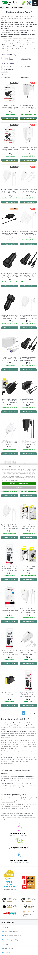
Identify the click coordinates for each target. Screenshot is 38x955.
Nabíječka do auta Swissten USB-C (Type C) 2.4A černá (10, 149)
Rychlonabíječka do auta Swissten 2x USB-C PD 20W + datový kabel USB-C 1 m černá (9, 653)
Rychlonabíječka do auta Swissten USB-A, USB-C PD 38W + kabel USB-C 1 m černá (28, 695)
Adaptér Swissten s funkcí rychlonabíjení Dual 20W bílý (9, 610)
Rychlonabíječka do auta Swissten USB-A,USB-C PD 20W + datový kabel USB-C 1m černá (10, 569)
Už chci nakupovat (19, 483)
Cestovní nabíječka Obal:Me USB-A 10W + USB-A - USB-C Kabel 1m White (10, 359)
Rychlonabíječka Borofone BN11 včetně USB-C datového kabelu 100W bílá (28, 233)
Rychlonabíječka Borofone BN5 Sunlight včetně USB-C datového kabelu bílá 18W (28, 611)
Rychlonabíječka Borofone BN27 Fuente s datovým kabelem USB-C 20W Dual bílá (28, 317)
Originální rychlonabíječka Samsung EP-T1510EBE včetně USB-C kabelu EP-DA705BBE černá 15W (9, 233)
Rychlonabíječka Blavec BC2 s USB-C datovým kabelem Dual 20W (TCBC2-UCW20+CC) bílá (28, 527)
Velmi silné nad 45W (9, 70)
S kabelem (7, 77)
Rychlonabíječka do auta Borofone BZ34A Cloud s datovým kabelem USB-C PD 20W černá (28, 275)
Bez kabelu (25, 77)
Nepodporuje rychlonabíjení (26, 59)
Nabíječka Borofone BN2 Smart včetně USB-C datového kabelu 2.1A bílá (28, 107)
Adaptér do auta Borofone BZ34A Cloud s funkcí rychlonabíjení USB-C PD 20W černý (9, 275)
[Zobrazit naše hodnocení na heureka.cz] (9, 890)
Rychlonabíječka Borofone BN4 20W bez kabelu (28, 148)
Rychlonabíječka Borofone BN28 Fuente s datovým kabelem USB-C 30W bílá (9, 526)
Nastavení (19, 487)
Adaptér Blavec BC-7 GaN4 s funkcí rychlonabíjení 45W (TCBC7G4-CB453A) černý (28, 569)
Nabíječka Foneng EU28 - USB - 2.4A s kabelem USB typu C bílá (9, 442)
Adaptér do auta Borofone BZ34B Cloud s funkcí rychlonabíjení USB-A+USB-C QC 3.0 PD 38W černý (9, 318)
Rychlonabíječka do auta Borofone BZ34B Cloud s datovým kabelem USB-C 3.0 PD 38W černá (28, 359)
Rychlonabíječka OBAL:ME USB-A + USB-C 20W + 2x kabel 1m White (28, 652)
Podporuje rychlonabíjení (9, 59)
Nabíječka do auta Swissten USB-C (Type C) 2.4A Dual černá (10, 107)
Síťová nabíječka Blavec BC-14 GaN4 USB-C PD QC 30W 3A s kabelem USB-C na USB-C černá (9, 401)
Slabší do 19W (8, 67)
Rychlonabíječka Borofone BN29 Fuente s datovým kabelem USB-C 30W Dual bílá (9, 192)
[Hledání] (23, 3)
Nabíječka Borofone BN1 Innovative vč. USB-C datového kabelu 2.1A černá (28, 443)
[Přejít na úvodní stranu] (9, 3)
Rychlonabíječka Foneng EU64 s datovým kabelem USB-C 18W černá (28, 400)
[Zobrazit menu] (35, 3)
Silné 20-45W (26, 67)
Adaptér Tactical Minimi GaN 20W (9, 693)
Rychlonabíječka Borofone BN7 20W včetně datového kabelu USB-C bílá (28, 192)
